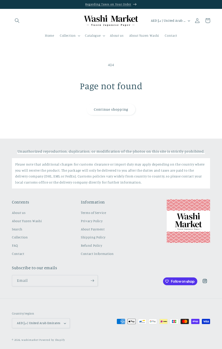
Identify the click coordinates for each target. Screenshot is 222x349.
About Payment (93, 229)
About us (18, 213)
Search (17, 229)
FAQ (15, 245)
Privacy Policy (92, 221)
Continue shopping (111, 109)
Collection (20, 237)
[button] (17, 20)
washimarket (29, 339)
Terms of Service (93, 213)
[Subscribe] (92, 280)
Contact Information (97, 254)
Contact (18, 254)
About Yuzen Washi (27, 221)
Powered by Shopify (52, 339)
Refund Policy (91, 245)
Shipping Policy (93, 237)
